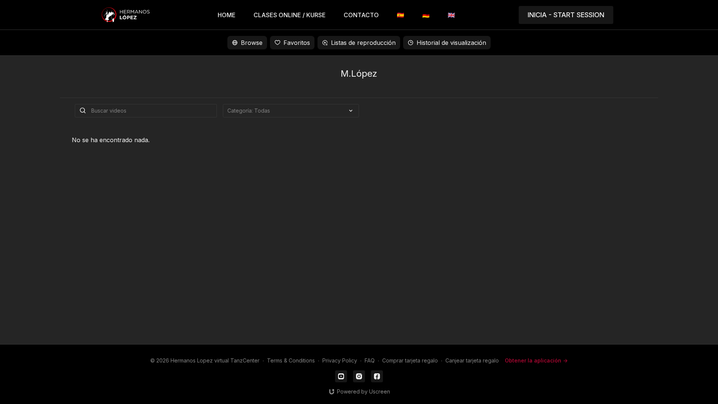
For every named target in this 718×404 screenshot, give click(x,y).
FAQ (370, 360)
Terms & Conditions (291, 360)
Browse (252, 42)
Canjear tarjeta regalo (472, 360)
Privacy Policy (339, 360)
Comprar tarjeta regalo (410, 360)
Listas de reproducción (363, 42)
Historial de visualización (451, 42)
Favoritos (296, 42)
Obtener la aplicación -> (536, 360)
